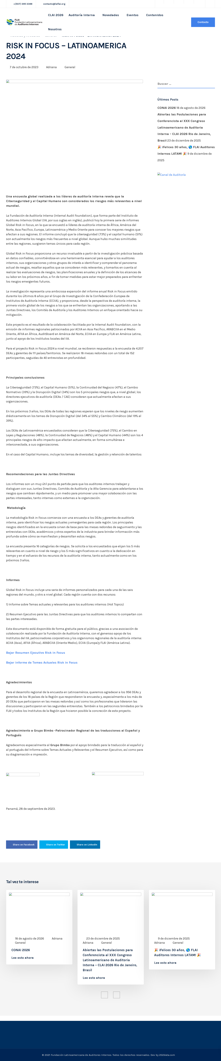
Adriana (51, 67)
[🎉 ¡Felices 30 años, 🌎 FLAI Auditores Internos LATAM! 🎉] (182, 911)
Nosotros (55, 29)
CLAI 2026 (55, 15)
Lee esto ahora (22, 957)
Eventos (132, 15)
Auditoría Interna (82, 15)
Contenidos (154, 15)
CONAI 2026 (166, 108)
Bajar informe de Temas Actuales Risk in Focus (42, 662)
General (70, 67)
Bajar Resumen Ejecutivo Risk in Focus (35, 653)
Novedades (110, 15)
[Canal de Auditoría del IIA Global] (171, 174)
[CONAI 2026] (39, 911)
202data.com (167, 1055)
